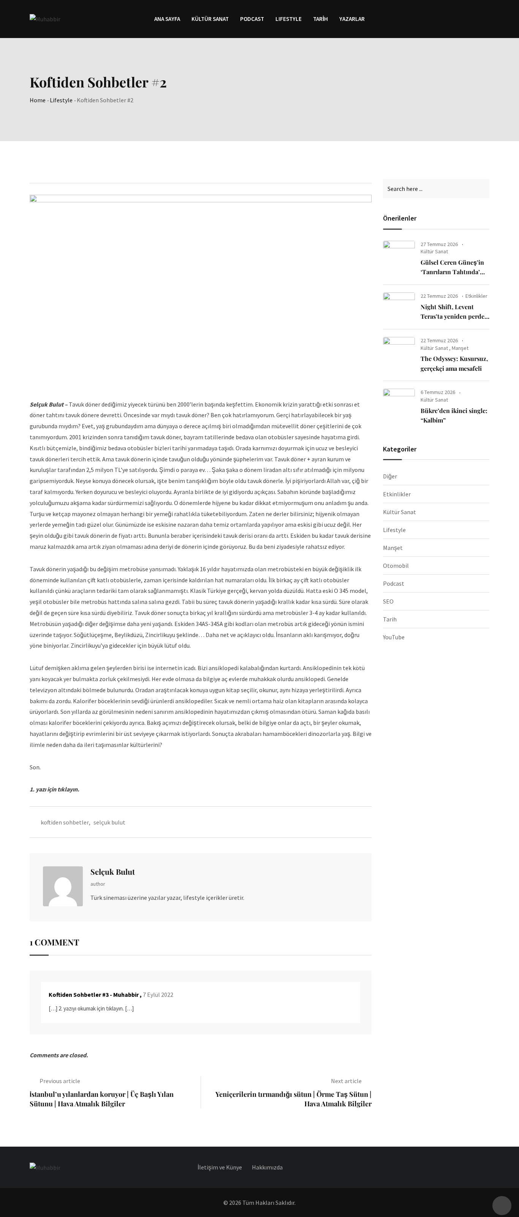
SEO (388, 601)
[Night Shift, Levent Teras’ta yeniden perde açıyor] (399, 306)
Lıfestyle (288, 18)
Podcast (252, 18)
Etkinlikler (476, 295)
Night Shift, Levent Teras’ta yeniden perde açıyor (452, 316)
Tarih (320, 18)
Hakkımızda (267, 1167)
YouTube (394, 637)
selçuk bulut (109, 822)
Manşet (460, 348)
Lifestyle (61, 100)
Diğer (390, 476)
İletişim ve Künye (220, 1167)
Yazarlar (352, 18)
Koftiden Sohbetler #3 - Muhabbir (94, 994)
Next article (346, 1081)
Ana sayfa (167, 18)
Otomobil (396, 565)
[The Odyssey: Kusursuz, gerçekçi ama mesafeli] (399, 351)
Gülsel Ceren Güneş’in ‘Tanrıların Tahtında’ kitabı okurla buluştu (452, 272)
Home (38, 100)
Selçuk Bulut (112, 871)
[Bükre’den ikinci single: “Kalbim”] (399, 403)
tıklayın (67, 789)
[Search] (486, 18)
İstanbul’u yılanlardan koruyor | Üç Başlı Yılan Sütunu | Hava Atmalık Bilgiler (102, 1099)
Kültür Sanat (210, 18)
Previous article (60, 1081)
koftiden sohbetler (65, 822)
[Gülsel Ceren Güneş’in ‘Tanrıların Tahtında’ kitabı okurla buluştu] (399, 255)
